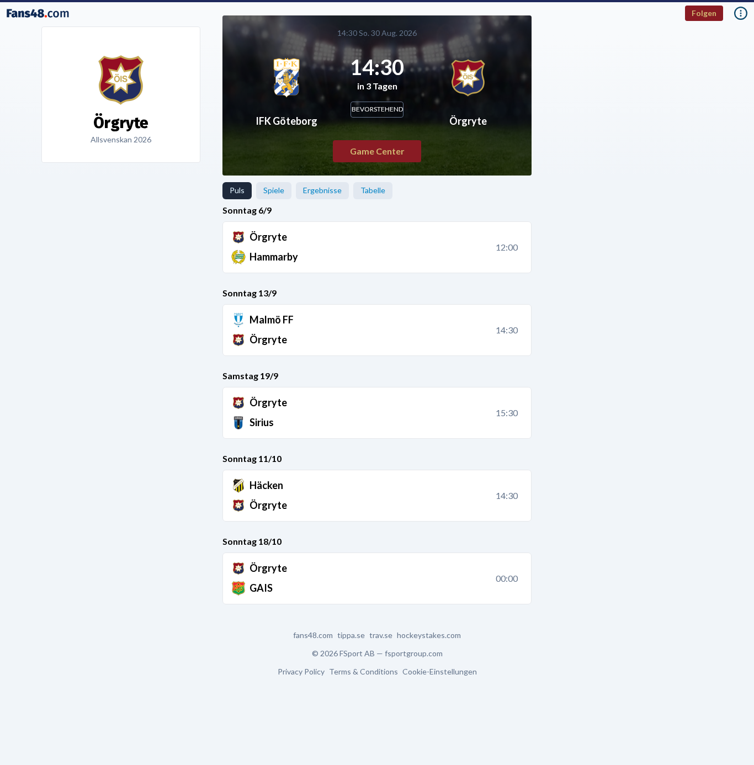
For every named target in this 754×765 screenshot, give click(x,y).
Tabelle (372, 190)
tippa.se (351, 635)
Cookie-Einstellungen (439, 671)
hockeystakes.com (429, 635)
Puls (237, 190)
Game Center (377, 151)
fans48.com (313, 635)
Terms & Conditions (363, 671)
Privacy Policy (301, 671)
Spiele (273, 190)
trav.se (380, 635)
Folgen (704, 13)
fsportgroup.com (414, 653)
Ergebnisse (322, 190)
